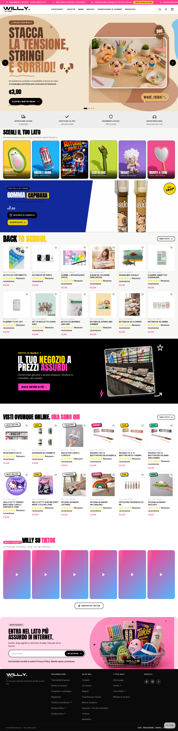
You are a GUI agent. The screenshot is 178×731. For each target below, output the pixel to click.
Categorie (57, 9)
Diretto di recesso (59, 685)
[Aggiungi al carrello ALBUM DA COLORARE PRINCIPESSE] (113, 286)
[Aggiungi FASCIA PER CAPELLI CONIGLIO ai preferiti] (84, 425)
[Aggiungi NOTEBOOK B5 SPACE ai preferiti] (55, 247)
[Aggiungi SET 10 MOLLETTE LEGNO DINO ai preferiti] (55, 294)
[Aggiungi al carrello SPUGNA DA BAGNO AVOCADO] (171, 515)
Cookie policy (58, 714)
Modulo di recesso (121, 697)
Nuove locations (89, 702)
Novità (71, 9)
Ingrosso (130, 9)
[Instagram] (152, 681)
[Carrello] (172, 9)
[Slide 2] (88, 108)
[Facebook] (158, 681)
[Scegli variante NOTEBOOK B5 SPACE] (55, 286)
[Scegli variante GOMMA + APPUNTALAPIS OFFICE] (84, 286)
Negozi (90, 9)
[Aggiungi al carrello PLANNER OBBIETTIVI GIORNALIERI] (171, 286)
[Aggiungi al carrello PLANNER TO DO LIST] (26, 332)
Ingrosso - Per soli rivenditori (95, 708)
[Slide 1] (84, 108)
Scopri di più (16, 222)
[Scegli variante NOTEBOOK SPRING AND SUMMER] (113, 332)
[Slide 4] (93, 108)
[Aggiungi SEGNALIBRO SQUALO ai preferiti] (142, 247)
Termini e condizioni (61, 702)
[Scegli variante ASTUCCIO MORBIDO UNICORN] (84, 332)
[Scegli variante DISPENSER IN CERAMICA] (55, 466)
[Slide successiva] (173, 63)
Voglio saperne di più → (34, 387)
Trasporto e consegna (61, 691)
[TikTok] (146, 681)
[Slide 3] (91, 108)
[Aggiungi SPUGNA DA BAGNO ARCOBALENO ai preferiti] (113, 475)
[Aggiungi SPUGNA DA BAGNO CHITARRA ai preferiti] (84, 475)
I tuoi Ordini (119, 691)
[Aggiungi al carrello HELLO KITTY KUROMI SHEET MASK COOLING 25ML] (55, 515)
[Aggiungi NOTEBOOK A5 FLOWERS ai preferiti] (142, 294)
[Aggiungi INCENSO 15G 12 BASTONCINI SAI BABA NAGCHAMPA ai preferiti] (171, 425)
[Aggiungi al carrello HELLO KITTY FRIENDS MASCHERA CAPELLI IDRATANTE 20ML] (26, 515)
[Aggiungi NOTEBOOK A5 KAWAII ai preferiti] (171, 294)
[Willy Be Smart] (16, 9)
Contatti (85, 680)
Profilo (117, 685)
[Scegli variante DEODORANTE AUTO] (26, 466)
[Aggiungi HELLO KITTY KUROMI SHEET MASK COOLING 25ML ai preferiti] (55, 475)
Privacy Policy (58, 708)
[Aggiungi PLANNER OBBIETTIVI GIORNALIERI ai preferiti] (171, 247)
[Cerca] (159, 9)
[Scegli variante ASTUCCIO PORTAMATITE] (26, 286)
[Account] (166, 9)
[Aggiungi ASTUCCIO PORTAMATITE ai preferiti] (26, 247)
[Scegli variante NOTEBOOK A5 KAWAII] (171, 332)
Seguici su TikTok (90, 606)
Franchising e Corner (110, 9)
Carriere (85, 714)
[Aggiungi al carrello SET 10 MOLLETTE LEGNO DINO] (55, 332)
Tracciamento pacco (60, 680)
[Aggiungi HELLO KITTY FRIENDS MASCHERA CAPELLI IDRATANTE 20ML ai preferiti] (26, 475)
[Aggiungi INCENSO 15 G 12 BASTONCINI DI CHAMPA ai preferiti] (142, 425)
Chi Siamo (86, 685)
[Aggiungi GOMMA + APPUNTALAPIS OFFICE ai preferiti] (84, 247)
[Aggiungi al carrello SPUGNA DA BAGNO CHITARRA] (84, 515)
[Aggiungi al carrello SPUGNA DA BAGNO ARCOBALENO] (113, 515)
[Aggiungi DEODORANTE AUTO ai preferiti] (26, 425)
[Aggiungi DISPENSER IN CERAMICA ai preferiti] (55, 425)
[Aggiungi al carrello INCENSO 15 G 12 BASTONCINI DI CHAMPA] (142, 466)
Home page (118, 680)
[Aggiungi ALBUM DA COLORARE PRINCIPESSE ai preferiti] (113, 247)
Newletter (86, 719)
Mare (81, 9)
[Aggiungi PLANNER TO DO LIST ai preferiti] (26, 294)
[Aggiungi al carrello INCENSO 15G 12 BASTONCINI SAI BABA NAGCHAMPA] (171, 466)
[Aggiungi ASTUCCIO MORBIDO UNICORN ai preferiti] (84, 294)
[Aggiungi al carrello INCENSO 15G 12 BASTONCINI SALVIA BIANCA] (113, 466)
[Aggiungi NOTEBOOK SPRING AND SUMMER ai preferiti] (113, 294)
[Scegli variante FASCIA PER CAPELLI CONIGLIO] (84, 466)
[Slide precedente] (5, 63)
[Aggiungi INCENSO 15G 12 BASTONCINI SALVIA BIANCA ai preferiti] (113, 425)
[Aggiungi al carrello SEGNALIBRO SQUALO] (142, 286)
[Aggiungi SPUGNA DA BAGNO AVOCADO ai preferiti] (171, 475)
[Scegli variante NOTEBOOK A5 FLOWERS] (142, 332)
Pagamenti (56, 697)
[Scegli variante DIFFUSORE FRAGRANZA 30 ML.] (142, 515)
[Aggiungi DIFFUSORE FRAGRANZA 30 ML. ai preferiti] (142, 475)
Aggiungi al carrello (24, 215)
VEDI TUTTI (164, 239)
